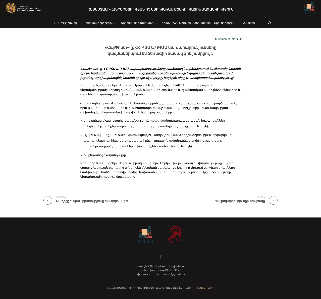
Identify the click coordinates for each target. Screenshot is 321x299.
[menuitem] (249, 23)
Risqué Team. (205, 287)
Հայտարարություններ (228, 38)
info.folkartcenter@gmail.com (167, 274)
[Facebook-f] (160, 257)
